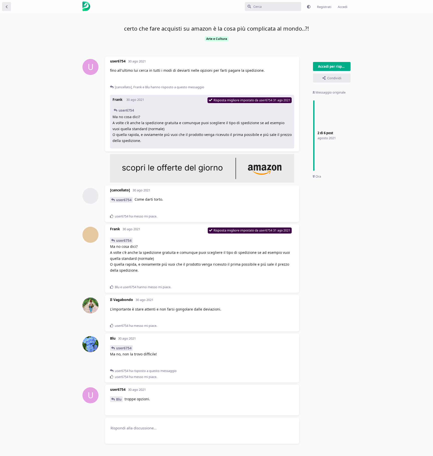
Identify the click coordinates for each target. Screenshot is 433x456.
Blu (119, 399)
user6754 (126, 110)
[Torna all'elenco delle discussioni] (6, 6)
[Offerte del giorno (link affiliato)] (202, 181)
